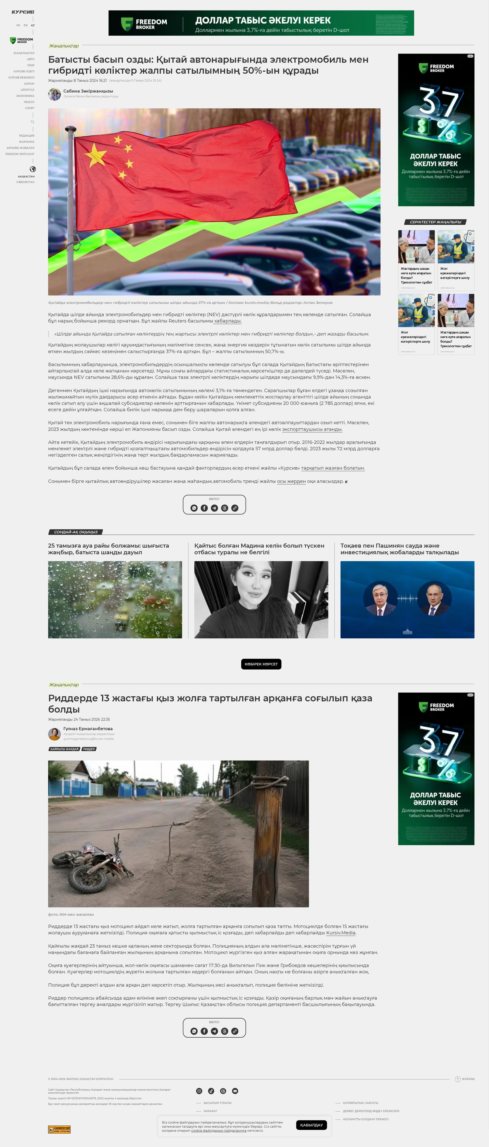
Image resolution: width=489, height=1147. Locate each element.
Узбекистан (25, 182)
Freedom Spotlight (19, 154)
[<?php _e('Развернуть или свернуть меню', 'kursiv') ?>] (33, 169)
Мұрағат (210, 1111)
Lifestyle (27, 90)
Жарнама (26, 142)
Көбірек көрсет (261, 664)
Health (29, 102)
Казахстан (26, 176)
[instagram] (199, 1091)
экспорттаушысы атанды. (312, 429)
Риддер (89, 749)
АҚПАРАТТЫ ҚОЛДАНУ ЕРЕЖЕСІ (366, 1119)
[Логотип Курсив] (22, 12)
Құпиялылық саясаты (360, 1103)
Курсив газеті (24, 71)
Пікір (30, 65)
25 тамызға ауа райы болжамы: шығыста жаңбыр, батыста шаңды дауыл (108, 549)
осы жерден (291, 481)
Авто (30, 59)
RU (18, 25)
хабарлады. (227, 321)
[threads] (223, 1091)
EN (26, 25)
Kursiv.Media (341, 933)
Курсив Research (21, 77)
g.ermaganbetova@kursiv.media (88, 739)
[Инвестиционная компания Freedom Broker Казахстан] (21, 40)
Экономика (25, 96)
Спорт (29, 108)
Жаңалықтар (23, 53)
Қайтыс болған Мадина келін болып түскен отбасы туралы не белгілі (259, 549)
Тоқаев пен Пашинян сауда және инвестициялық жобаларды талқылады (400, 549)
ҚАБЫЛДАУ (311, 1125)
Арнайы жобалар (20, 148)
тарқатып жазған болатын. (333, 468)
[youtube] (235, 1091)
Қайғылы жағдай (64, 749)
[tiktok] (211, 1091)
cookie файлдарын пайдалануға (219, 1130)
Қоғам (29, 83)
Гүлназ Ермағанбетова (88, 728)
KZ (32, 25)
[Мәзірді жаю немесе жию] (32, 122)
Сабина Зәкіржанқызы (88, 91)
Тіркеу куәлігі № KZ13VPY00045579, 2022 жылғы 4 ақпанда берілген (95, 1098)
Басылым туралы (218, 1103)
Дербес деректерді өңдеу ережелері (371, 1111)
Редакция (26, 135)
